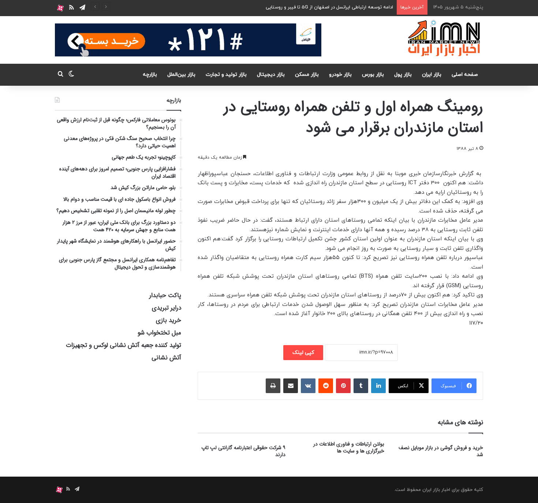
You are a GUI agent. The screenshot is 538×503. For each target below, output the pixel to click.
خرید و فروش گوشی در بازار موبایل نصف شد (441, 451)
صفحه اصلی (465, 74)
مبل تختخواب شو (159, 333)
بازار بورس (373, 74)
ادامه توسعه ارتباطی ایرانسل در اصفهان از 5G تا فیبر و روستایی (329, 7)
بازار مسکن (307, 74)
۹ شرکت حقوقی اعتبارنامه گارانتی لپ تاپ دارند (243, 451)
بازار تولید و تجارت (226, 74)
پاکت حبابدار (165, 295)
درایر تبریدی (166, 308)
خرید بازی (168, 320)
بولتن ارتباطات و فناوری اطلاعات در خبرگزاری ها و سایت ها (348, 447)
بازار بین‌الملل (181, 74)
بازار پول (403, 74)
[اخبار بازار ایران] (444, 38)
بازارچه (150, 74)
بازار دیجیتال (271, 74)
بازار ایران (431, 74)
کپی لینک (303, 352)
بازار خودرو (340, 74)
